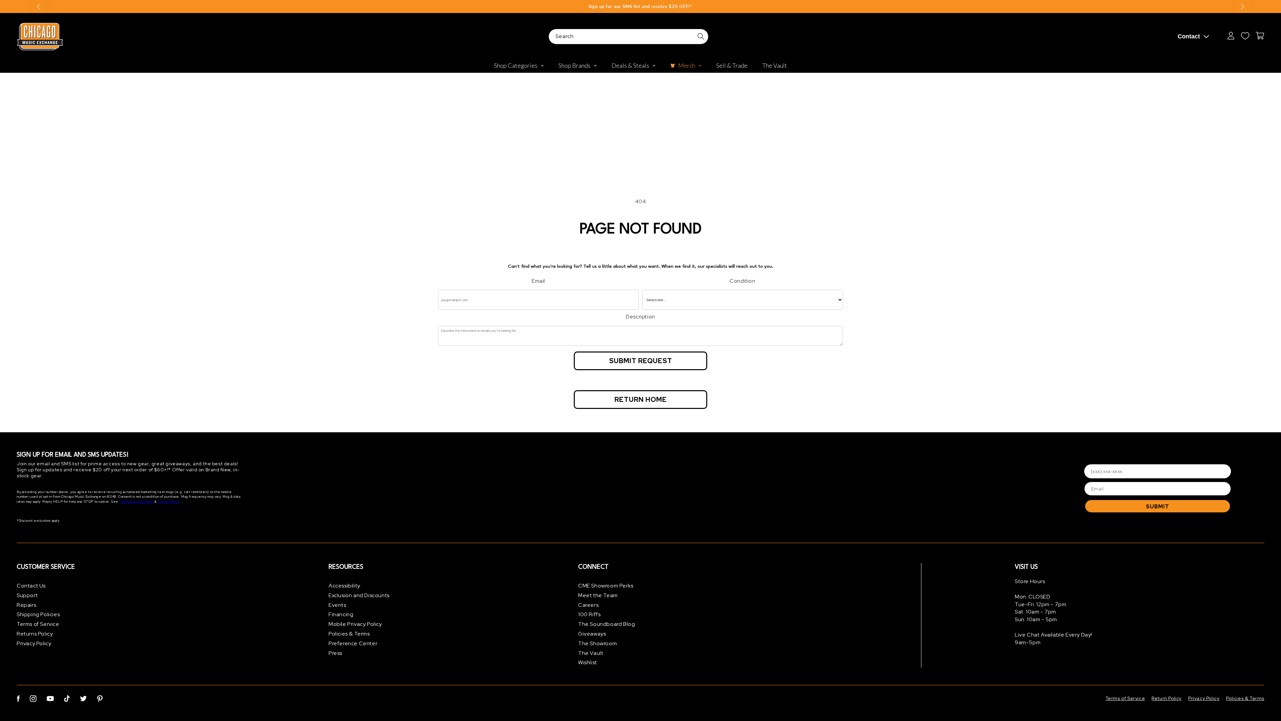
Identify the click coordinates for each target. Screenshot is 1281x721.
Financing (341, 614)
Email (538, 280)
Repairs (26, 605)
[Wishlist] (1245, 35)
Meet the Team (598, 595)
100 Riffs (589, 614)
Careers (588, 605)
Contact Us (31, 585)
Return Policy (1167, 698)
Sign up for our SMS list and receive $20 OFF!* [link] (640, 6)
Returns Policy (35, 633)
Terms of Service (38, 624)
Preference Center (353, 643)
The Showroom (597, 643)
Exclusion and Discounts (359, 595)
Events (337, 605)
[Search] (701, 36)
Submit (1157, 506)
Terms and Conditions (136, 501)
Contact (1189, 36)
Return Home (640, 399)
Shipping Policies (38, 614)
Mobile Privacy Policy (355, 624)
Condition (742, 280)
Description (640, 316)
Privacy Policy (168, 501)
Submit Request (640, 360)
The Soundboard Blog (606, 624)
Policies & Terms (349, 633)
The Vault (590, 653)
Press (335, 653)
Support (27, 595)
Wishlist (587, 662)
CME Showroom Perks (605, 585)
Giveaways (592, 633)
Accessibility (344, 585)
